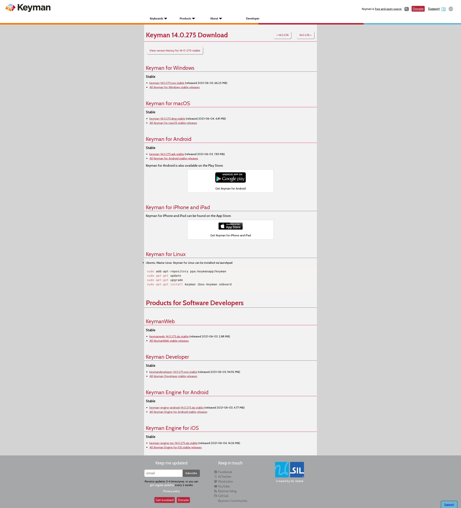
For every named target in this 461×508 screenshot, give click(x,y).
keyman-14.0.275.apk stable (166, 154)
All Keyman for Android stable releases (173, 158)
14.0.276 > (305, 35)
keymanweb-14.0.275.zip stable (169, 336)
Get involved (165, 500)
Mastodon (225, 481)
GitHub (223, 496)
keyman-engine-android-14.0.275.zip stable (176, 407)
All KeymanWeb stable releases (169, 340)
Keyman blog (227, 491)
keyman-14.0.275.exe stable (166, 83)
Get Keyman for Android (230, 188)
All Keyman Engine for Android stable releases (178, 412)
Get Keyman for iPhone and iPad (230, 235)
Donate (418, 9)
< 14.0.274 (282, 35)
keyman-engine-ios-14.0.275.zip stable (173, 443)
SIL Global (297, 481)
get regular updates (162, 485)
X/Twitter (224, 476)
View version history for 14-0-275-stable (174, 50)
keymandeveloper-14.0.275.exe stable (173, 372)
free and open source (388, 9)
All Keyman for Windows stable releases (174, 87)
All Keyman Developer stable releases (173, 376)
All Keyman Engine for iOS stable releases (175, 447)
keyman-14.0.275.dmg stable (167, 118)
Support (434, 9)
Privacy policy (171, 491)
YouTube (224, 486)
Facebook (225, 472)
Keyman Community (232, 501)
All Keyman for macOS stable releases (173, 123)
